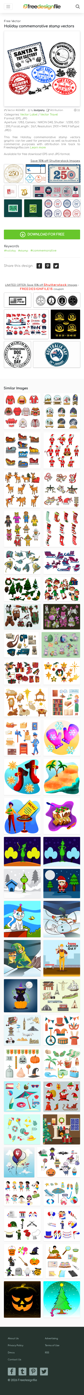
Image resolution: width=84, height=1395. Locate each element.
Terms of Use (52, 1345)
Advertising (51, 1338)
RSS (47, 1352)
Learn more (38, 147)
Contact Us (14, 1359)
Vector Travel (49, 114)
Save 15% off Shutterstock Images (55, 160)
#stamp (23, 250)
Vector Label (29, 114)
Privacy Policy (15, 1345)
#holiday (10, 250)
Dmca (11, 1352)
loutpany (39, 110)
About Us (13, 1338)
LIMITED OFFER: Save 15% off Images (41, 285)
